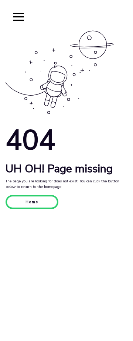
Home (31, 202)
